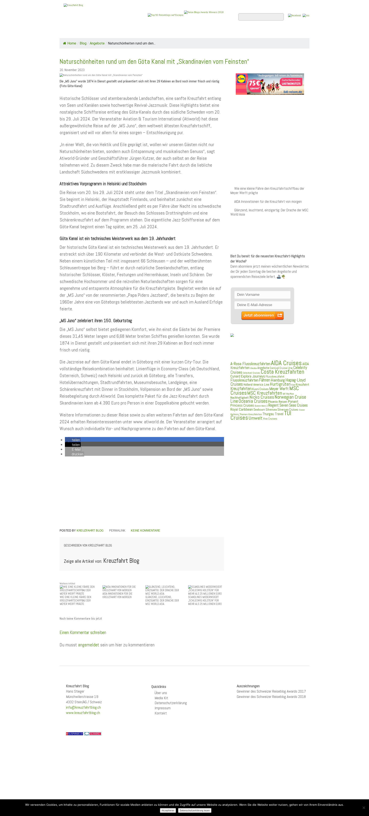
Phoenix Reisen (277, 401)
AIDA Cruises (286, 363)
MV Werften (288, 393)
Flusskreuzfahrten (258, 32)
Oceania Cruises (253, 401)
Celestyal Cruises (251, 372)
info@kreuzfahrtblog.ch (83, 707)
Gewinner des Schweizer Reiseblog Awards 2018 (271, 696)
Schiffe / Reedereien (124, 32)
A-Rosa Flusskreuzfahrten (250, 363)
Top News (88, 32)
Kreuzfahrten (241, 388)
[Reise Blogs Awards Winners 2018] (204, 14)
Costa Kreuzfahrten (282, 371)
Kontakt (161, 713)
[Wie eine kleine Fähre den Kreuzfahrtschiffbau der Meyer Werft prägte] (78, 590)
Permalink (117, 530)
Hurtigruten (280, 384)
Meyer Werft (279, 388)
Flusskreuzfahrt (275, 376)
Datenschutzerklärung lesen (195, 810)
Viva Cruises (270, 419)
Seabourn (259, 409)
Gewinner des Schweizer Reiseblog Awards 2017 (271, 691)
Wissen (290, 32)
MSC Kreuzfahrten (264, 393)
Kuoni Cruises (260, 389)
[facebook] (294, 15)
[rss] (306, 15)
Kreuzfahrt (302, 384)
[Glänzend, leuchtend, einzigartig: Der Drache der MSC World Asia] (163, 590)
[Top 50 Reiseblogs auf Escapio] (166, 14)
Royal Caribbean (241, 409)
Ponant (293, 401)
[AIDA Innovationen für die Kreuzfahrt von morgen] (120, 588)
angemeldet (88, 645)
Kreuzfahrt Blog (90, 530)
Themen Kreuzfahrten (251, 414)
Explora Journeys (253, 376)
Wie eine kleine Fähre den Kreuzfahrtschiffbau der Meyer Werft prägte (267, 190)
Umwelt (255, 418)
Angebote (160, 32)
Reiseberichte (219, 32)
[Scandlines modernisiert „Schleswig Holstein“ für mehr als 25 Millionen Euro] (206, 590)
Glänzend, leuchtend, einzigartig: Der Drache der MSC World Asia (269, 212)
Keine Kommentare (145, 530)
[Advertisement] (142, 493)
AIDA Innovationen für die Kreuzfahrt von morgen (268, 201)
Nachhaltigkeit (239, 397)
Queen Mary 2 (261, 405)
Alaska (253, 368)
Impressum (163, 707)
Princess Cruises (242, 405)
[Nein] (364, 808)
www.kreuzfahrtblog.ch (83, 712)
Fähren (264, 380)
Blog (83, 43)
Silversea (271, 410)
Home (68, 32)
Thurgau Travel (272, 414)
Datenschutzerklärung (171, 702)
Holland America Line (256, 384)
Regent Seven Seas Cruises (288, 405)
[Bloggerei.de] (92, 733)
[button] (73, 439)
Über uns (161, 692)
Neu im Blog (187, 32)
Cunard (235, 376)
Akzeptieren (168, 810)
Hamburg (278, 380)
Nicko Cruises (261, 397)
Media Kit (161, 697)
